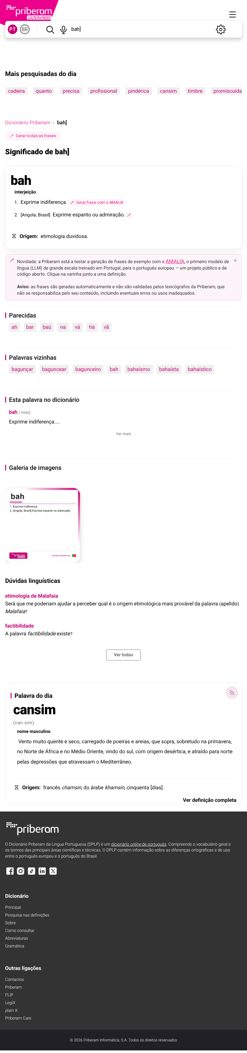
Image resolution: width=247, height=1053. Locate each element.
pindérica (138, 91)
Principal (13, 907)
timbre (195, 91)
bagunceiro (88, 369)
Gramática (14, 946)
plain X (11, 1010)
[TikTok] (31, 874)
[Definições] (221, 29)
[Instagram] (20, 874)
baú (47, 327)
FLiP (9, 995)
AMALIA (175, 261)
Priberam (13, 987)
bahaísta (169, 369)
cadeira (16, 91)
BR (25, 29)
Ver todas (123, 655)
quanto (44, 91)
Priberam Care (18, 1018)
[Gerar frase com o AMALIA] (129, 215)
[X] (53, 874)
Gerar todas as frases (36, 135)
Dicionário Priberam (27, 122)
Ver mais (123, 434)
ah (14, 327)
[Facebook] (10, 874)
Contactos (14, 979)
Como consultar (19, 930)
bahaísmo (138, 369)
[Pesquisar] (50, 29)
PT (12, 29)
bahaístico (200, 369)
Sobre (10, 923)
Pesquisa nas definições (27, 915)
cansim (168, 91)
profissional (103, 91)
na (63, 327)
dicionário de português (139, 844)
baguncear (54, 369)
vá (77, 327)
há (92, 327)
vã (106, 327)
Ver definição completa (209, 800)
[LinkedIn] (42, 874)
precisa (71, 91)
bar (30, 327)
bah (114, 369)
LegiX (10, 1003)
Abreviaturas (16, 938)
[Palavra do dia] (232, 692)
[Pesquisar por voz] (64, 29)
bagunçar (22, 369)
